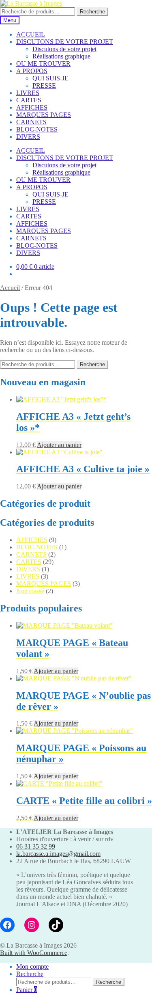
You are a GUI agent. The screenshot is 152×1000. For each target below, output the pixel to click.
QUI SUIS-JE (50, 78)
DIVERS (28, 136)
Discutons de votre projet (64, 48)
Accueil (10, 287)
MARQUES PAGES (43, 114)
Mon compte (32, 966)
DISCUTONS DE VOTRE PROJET (64, 41)
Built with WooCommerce (33, 952)
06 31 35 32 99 (35, 846)
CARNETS (31, 122)
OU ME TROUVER (43, 63)
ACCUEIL (30, 34)
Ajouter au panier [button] (59, 444)
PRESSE (44, 85)
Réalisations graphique (61, 56)
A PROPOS (31, 70)
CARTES (28, 100)
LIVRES (27, 92)
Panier (26, 989)
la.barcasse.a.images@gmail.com (58, 853)
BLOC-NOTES (37, 129)
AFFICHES (31, 107)
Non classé (30, 590)
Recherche (92, 12)
